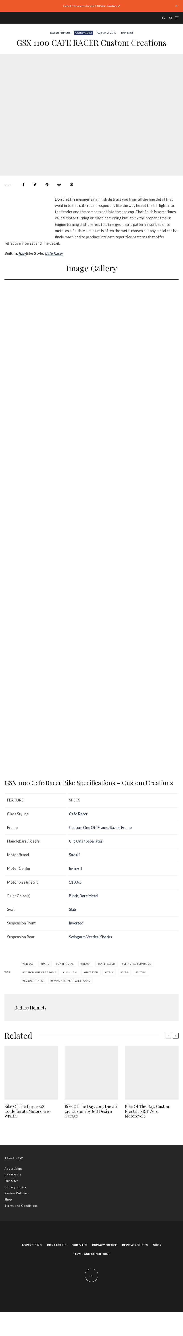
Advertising (13, 1168)
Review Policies (16, 1193)
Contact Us (12, 1175)
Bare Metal (89, 895)
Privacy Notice (15, 1187)
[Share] (24, 184)
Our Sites (11, 1181)
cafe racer (107, 963)
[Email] (71, 184)
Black (73, 895)
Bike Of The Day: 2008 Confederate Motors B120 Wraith (27, 1111)
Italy (22, 253)
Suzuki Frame (121, 827)
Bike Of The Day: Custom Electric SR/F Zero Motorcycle (147, 1111)
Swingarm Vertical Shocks (90, 936)
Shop (8, 1199)
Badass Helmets (60, 32)
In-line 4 (75, 868)
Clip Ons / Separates (86, 841)
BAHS (45, 963)
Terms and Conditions (21, 1205)
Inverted (76, 923)
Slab (72, 909)
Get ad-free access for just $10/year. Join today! (91, 6)
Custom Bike (83, 32)
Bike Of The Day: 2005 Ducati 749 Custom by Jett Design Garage (91, 1111)
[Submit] (59, 184)
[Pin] (47, 184)
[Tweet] (35, 184)
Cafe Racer (54, 253)
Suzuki (74, 854)
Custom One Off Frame (88, 827)
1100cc (75, 882)
